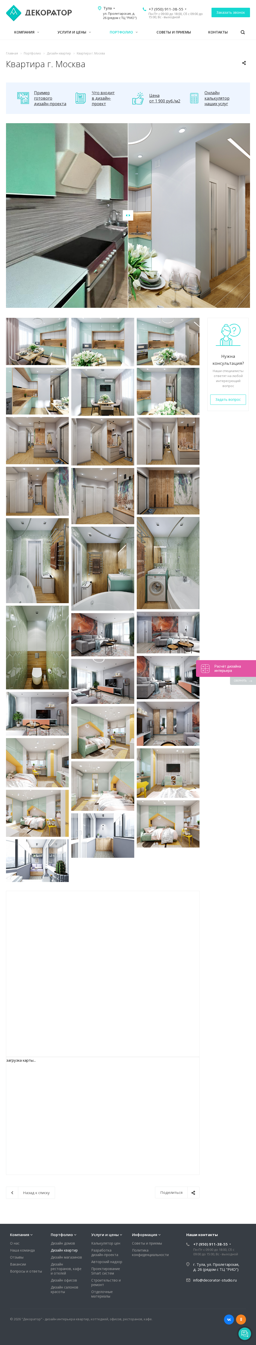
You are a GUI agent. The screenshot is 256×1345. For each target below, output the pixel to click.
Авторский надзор (106, 1261)
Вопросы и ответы (26, 1271)
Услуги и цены (72, 32)
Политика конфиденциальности (150, 1252)
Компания (25, 32)
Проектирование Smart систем (105, 1271)
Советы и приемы (173, 32)
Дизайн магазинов (66, 1257)
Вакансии (18, 1264)
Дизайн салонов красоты (64, 1289)
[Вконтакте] (229, 1320)
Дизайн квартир (64, 1250)
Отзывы (17, 1257)
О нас (15, 1243)
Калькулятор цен (105, 1243)
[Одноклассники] (241, 1320)
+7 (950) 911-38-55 (166, 8)
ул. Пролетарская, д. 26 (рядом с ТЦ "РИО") (119, 15)
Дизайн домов (63, 1243)
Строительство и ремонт (106, 1282)
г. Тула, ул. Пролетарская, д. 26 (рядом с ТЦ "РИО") (216, 1267)
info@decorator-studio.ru (215, 1280)
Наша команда (22, 1250)
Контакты (218, 32)
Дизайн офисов (64, 1280)
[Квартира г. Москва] (37, 341)
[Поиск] (243, 32)
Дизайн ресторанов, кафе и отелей (66, 1269)
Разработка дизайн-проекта (104, 1252)
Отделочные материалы (102, 1294)
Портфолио (122, 32)
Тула (107, 7)
